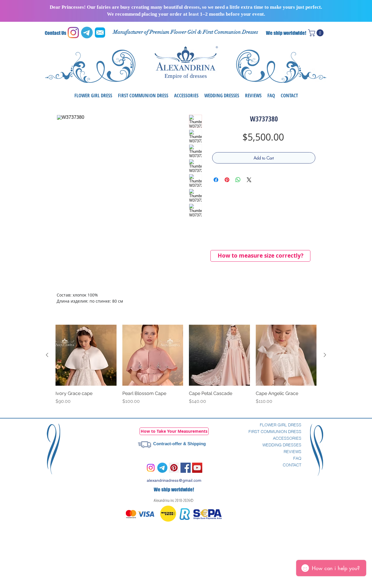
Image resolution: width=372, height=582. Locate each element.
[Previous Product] (47, 354)
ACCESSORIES (287, 438)
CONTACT (292, 465)
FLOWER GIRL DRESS (280, 424)
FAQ (297, 458)
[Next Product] (324, 354)
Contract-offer (167, 443)
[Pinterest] (174, 468)
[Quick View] (86, 355)
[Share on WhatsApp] (238, 179)
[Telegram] (162, 468)
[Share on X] (249, 179)
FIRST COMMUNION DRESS (274, 431)
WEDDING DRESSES (281, 445)
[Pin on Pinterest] (226, 179)
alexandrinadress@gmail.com (174, 480)
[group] (186, 368)
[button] (316, 32)
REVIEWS (292, 451)
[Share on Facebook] (215, 179)
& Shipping (194, 443)
